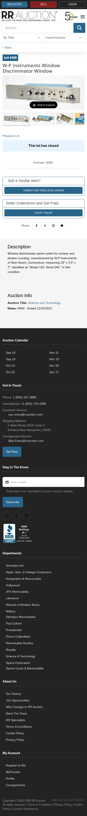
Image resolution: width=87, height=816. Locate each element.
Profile (10, 778)
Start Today (43, 212)
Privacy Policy (15, 739)
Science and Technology (44, 302)
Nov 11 (54, 352)
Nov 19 (54, 359)
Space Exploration (18, 662)
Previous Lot (11, 136)
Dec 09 (54, 365)
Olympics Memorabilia (20, 617)
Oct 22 (10, 372)
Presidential (14, 630)
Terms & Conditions (19, 726)
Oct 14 (10, 365)
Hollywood (13, 585)
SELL (43, 4)
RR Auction (38, 800)
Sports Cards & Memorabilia (25, 668)
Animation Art (15, 565)
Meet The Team (16, 713)
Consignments (15, 785)
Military (10, 611)
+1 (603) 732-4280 (33, 403)
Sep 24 (10, 359)
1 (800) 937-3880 (24, 397)
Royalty (11, 649)
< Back (7, 47)
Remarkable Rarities (19, 643)
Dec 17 (54, 372)
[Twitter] (45, 225)
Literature (12, 598)
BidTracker (13, 772)
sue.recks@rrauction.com (25, 414)
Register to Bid (16, 765)
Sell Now (12, 451)
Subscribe (12, 502)
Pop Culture (14, 623)
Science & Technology (20, 656)
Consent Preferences (25, 808)
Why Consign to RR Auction (24, 707)
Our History (13, 693)
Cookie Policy (15, 733)
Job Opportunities (18, 700)
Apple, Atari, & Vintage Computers (28, 572)
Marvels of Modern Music (23, 604)
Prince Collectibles (18, 636)
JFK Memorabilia (17, 591)
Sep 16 (10, 352)
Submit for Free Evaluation (43, 190)
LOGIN (72, 4)
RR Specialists (15, 720)
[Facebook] (36, 225)
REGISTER (14, 4)
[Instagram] (53, 225)
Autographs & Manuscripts (23, 578)
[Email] (62, 225)
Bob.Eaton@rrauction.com (26, 440)
